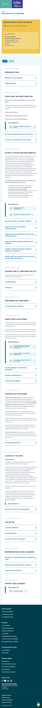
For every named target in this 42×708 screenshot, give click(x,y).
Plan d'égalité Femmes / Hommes (10, 641)
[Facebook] (3, 680)
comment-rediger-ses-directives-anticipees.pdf (21, 354)
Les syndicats (5, 633)
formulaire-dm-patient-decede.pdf (21, 214)
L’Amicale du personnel (7, 628)
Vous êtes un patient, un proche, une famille (22, 127)
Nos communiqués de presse (9, 664)
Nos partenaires (6, 669)
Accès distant (5, 652)
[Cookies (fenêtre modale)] (38, 704)
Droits (5, 61)
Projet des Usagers (18, 591)
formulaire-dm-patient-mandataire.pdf (19, 208)
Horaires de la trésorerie (8, 630)
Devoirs (11, 61)
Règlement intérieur (6, 695)
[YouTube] (5, 680)
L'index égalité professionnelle (9, 636)
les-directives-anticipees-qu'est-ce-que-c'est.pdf (22, 361)
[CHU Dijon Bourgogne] (17, 4)
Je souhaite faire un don (7, 617)
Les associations (6, 625)
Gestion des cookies (7, 702)
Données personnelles (7, 700)
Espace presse (5, 661)
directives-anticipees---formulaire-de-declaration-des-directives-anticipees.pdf (22, 346)
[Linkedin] (8, 680)
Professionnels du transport (8, 672)
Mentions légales (6, 697)
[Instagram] (11, 680)
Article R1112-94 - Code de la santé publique (16, 119)
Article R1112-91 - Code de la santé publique (16, 115)
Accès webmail (5, 650)
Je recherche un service (7, 614)
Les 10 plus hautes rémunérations (10, 638)
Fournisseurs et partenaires (8, 666)
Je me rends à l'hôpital (7, 611)
